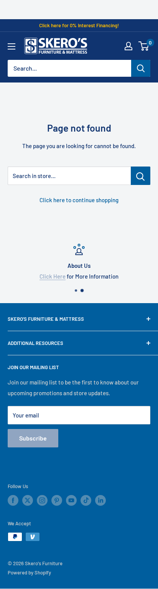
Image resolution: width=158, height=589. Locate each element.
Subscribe (33, 438)
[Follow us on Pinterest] (56, 500)
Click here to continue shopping (79, 199)
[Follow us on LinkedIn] (100, 500)
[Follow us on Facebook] (13, 500)
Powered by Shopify (29, 572)
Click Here (53, 276)
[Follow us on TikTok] (86, 500)
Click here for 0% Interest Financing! (79, 25)
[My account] (128, 46)
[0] (144, 46)
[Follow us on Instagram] (42, 500)
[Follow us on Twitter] (27, 500)
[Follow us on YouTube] (71, 500)
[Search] (140, 68)
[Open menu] (11, 46)
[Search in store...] (140, 176)
